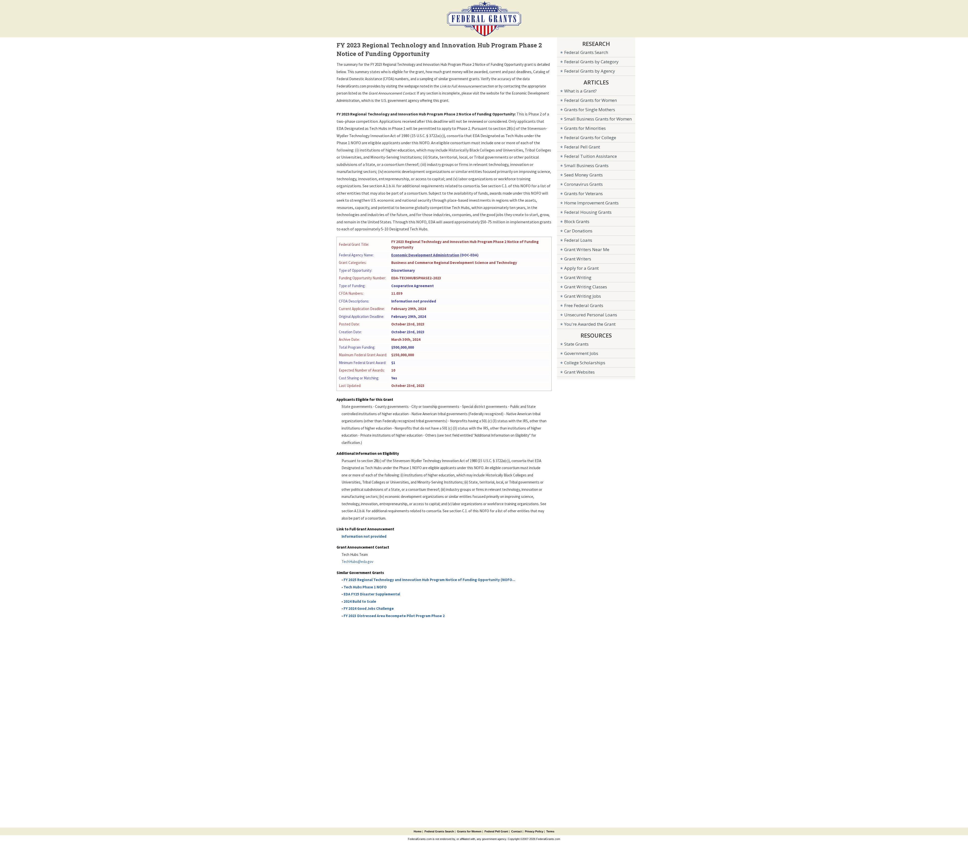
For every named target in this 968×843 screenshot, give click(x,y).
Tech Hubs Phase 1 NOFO (365, 587)
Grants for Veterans (583, 193)
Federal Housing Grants (588, 212)
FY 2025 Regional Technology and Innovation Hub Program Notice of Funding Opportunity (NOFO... (429, 579)
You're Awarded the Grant (590, 324)
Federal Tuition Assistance (590, 156)
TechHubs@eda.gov (357, 561)
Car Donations (578, 231)
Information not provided (364, 536)
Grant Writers (577, 259)
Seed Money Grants (583, 175)
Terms (550, 831)
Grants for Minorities (585, 128)
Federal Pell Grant (582, 147)
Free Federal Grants (583, 305)
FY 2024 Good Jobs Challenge (369, 608)
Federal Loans (578, 240)
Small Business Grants (586, 165)
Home (417, 831)
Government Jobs (581, 353)
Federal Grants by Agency (589, 71)
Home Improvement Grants (591, 203)
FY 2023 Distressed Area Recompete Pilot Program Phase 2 (394, 615)
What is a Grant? (580, 91)
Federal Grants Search (586, 52)
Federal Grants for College (590, 137)
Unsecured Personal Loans (590, 315)
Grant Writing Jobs (582, 296)
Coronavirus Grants (583, 184)
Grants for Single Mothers (589, 109)
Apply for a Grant (581, 268)
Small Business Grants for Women (598, 119)
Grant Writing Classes (585, 287)
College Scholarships (584, 363)
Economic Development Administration (425, 255)
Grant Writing (577, 277)
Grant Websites (579, 372)
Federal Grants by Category (591, 62)
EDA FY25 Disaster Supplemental (372, 594)
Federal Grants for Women (590, 100)
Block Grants (576, 221)
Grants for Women (469, 831)
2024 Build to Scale (360, 601)
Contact (516, 831)
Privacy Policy (534, 831)
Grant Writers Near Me (586, 249)
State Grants (576, 344)
